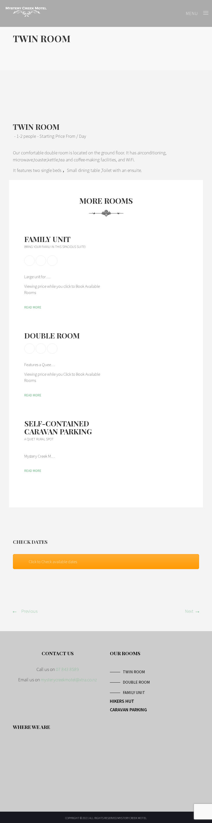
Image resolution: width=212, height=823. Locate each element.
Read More (32, 307)
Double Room (52, 335)
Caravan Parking (128, 710)
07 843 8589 (67, 669)
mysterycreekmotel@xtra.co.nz (69, 680)
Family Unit (47, 239)
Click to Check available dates (53, 561)
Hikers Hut (122, 701)
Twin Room (134, 671)
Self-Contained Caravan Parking (58, 427)
